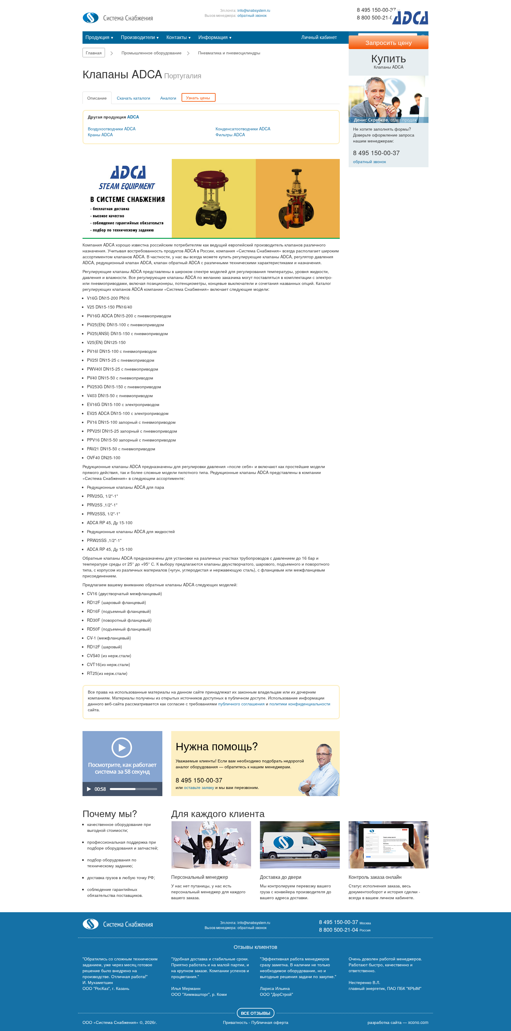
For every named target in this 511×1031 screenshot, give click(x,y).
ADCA (133, 117)
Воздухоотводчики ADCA (111, 128)
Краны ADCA (100, 134)
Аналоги (168, 98)
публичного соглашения (241, 704)
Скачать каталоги (133, 98)
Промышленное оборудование (152, 53)
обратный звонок (251, 15)
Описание (97, 98)
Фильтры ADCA (230, 134)
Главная (94, 53)
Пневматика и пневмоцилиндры (229, 53)
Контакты (178, 37)
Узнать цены (198, 97)
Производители (140, 37)
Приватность (235, 1022)
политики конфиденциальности (299, 704)
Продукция (99, 37)
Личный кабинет (319, 37)
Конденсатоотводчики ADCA (243, 128)
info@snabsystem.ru (253, 10)
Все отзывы (255, 1013)
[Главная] (118, 17)
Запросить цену (389, 42)
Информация (215, 37)
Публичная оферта (269, 1022)
